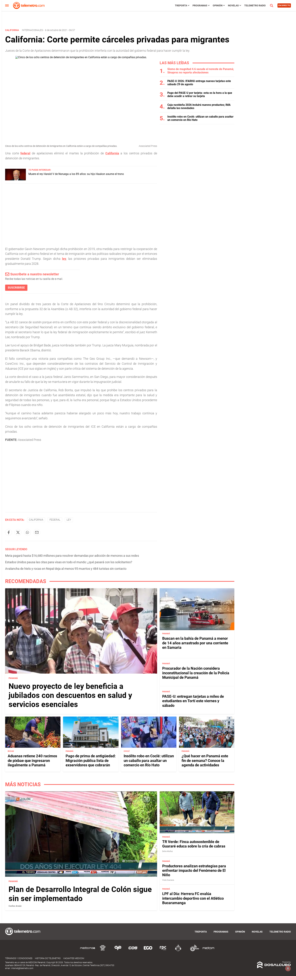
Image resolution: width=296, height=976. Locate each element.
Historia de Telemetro (48, 958)
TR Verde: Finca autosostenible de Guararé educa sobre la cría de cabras (193, 844)
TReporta (181, 5)
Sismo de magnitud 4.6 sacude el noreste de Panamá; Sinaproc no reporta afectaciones (200, 70)
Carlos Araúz (15, 906)
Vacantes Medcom (73, 958)
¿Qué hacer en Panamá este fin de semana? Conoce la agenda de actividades (205, 760)
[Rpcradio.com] (163, 950)
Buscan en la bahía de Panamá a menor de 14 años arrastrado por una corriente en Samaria (195, 643)
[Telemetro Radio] (193, 950)
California (112, 153)
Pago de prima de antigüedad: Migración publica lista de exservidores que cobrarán (91, 760)
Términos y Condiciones (18, 958)
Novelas (233, 5)
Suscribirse (16, 287)
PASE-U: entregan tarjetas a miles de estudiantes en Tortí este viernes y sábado (193, 701)
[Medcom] (208, 950)
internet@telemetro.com (22, 968)
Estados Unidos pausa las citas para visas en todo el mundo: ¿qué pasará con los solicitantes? (68, 562)
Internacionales (32, 30)
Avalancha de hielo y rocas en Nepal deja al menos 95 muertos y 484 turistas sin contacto (65, 568)
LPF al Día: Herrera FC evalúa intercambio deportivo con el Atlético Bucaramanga (193, 898)
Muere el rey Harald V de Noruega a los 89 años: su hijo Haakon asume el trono (76, 174)
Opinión (218, 5)
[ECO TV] (148, 950)
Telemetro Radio (255, 5)
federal (25, 153)
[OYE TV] (117, 950)
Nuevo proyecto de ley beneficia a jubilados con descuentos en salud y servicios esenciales (70, 695)
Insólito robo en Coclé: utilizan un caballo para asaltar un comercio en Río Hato (149, 760)
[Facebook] (8, 532)
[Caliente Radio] (178, 950)
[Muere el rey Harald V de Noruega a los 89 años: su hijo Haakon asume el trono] (15, 179)
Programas (200, 5)
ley (64, 258)
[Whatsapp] (27, 532)
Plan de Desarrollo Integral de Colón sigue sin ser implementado (80, 894)
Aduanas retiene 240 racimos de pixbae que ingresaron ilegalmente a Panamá (32, 760)
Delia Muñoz (167, 851)
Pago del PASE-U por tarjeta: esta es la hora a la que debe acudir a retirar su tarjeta (199, 94)
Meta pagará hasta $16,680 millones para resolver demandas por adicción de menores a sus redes (72, 555)
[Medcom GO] (87, 950)
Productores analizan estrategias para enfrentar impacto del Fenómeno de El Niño (194, 870)
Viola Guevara (168, 880)
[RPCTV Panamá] (102, 950)
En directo (284, 5)
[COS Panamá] (132, 950)
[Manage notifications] (288, 968)
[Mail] (37, 532)
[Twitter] (18, 532)
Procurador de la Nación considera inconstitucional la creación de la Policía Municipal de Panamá (195, 673)
